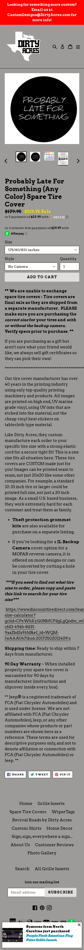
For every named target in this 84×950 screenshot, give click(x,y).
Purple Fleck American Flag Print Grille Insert (49, 938)
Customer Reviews (54, 844)
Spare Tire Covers (27, 811)
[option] (21, 156)
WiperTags (63, 811)
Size (8, 242)
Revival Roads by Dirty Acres (42, 820)
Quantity (68, 259)
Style (9, 259)
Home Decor (60, 828)
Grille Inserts (51, 803)
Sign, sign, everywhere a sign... (42, 836)
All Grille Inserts (52, 868)
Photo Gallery (42, 852)
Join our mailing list (42, 882)
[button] (42, 217)
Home (25, 803)
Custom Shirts (26, 828)
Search (22, 868)
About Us (20, 844)
